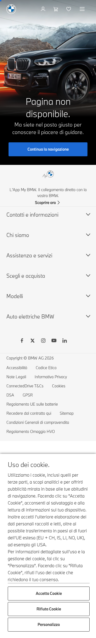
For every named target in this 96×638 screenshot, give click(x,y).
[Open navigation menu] (83, 9)
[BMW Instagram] (43, 341)
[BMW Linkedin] (64, 341)
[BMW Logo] (11, 9)
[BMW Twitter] (32, 341)
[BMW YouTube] (54, 341)
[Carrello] (56, 9)
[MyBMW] (43, 9)
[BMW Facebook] (22, 341)
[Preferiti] (69, 9)
